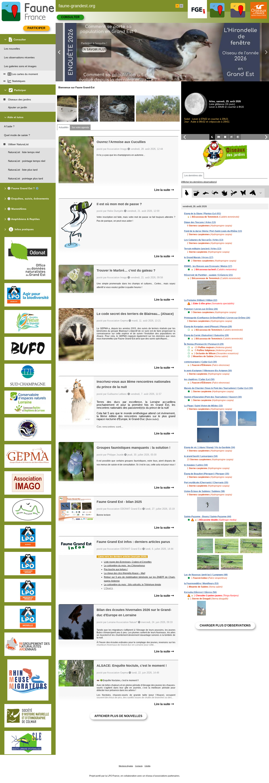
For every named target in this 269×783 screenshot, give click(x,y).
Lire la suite (162, 189)
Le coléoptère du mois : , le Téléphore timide (132, 584)
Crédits (147, 766)
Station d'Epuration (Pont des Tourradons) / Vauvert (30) (213, 397)
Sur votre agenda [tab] (80, 127)
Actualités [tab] (63, 127)
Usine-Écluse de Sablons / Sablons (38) (204, 491)
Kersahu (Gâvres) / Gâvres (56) (200, 592)
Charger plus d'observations (225, 625)
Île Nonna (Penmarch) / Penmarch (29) (204, 344)
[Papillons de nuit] (252, 193)
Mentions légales (126, 766)
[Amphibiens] (224, 193)
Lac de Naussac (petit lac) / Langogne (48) (206, 574)
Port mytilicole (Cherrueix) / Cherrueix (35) (206, 482)
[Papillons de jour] (243, 193)
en (181, 6)
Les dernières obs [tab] (193, 175)
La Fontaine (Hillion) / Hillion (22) (200, 300)
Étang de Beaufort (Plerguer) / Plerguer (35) (206, 474)
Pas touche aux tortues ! (116, 569)
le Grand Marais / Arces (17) (198, 257)
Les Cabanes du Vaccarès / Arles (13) (203, 240)
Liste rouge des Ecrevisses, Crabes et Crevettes (128, 562)
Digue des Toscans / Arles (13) (200, 222)
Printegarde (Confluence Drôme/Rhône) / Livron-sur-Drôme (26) (217, 318)
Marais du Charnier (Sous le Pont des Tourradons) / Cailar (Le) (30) (218, 388)
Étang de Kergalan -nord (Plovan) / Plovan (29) (208, 326)
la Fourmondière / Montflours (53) (201, 583)
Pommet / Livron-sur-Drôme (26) (201, 309)
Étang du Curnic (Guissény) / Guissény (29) (206, 335)
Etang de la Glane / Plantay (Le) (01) (202, 213)
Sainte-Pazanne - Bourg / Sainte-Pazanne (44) (207, 516)
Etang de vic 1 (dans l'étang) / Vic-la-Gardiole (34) (209, 447)
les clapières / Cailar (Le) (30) (199, 379)
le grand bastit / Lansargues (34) (201, 456)
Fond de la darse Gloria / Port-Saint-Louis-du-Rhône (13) (213, 231)
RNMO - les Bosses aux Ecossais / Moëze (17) (208, 266)
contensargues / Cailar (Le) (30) (200, 362)
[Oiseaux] (187, 193)
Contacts (139, 766)
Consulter (70, 17)
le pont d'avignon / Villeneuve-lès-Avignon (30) (208, 370)
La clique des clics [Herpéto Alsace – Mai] (124, 573)
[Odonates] (233, 193)
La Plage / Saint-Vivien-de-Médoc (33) (203, 405)
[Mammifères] (196, 193)
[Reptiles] (215, 193)
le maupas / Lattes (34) (196, 465)
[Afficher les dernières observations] (199, 182)
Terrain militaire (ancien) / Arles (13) (202, 248)
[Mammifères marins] (205, 193)
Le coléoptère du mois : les (124, 565)
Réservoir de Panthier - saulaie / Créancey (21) (208, 275)
